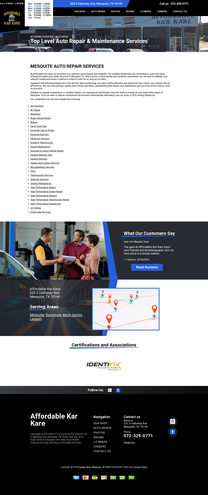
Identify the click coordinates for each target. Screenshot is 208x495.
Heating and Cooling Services (45, 163)
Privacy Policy (140, 467)
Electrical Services (39, 134)
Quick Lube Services (40, 212)
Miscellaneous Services (42, 167)
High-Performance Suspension (45, 203)
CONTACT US (180, 11)
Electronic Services (40, 138)
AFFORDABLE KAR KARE (41, 36)
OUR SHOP (79, 11)
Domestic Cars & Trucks (42, 130)
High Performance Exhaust (43, 195)
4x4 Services (36, 106)
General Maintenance (40, 183)
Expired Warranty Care (41, 155)
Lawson (36, 319)
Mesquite (37, 315)
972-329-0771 (179, 3)
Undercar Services (39, 179)
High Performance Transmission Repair (49, 199)
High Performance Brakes (43, 187)
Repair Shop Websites (90, 467)
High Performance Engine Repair (46, 191)
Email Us (129, 442)
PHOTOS (115, 11)
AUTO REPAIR (98, 11)
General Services (38, 159)
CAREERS (162, 11)
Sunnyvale (53, 315)
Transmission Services (41, 175)
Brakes (33, 122)
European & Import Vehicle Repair (47, 151)
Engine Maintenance (40, 146)
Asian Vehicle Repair (40, 118)
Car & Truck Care (38, 126)
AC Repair (35, 110)
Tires (33, 171)
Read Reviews (147, 267)
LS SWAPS (145, 11)
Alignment (35, 114)
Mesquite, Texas (141, 241)
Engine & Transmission (41, 142)
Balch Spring (72, 315)
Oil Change (35, 208)
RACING (130, 11)
